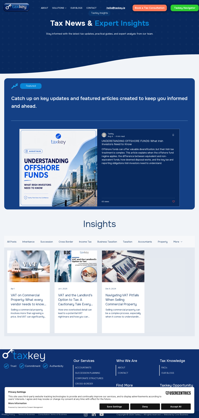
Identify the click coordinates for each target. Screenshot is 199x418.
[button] (155, 192)
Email (79, 218)
